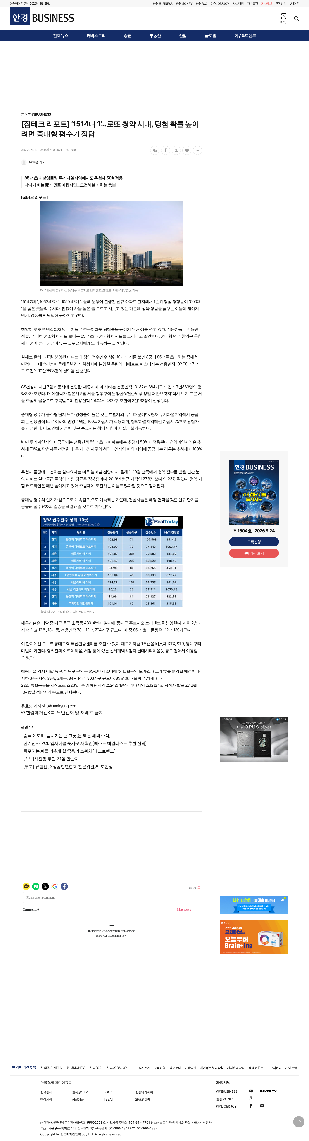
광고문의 (175, 1068)
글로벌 (210, 35)
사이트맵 (291, 1068)
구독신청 (280, 3)
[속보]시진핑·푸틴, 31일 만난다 (50, 758)
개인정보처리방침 (211, 1068)
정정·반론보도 (257, 1068)
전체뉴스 (60, 35)
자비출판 (252, 3)
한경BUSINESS (39, 114)
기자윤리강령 (236, 1068)
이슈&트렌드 (245, 35)
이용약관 (190, 1068)
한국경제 (46, 1092)
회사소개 (144, 1068)
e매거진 (294, 3)
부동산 (155, 35)
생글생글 (78, 1099)
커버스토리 (96, 35)
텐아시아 (46, 1099)
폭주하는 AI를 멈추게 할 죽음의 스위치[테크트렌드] (69, 751)
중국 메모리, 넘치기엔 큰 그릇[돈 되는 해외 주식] (66, 735)
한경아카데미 (144, 1092)
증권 (127, 35)
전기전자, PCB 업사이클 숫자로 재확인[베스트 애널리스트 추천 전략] (85, 743)
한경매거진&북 (19, 3)
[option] (254, 739)
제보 (266, 3)
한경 (163, 3)
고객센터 (276, 1068)
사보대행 (238, 3)
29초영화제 (142, 1099)
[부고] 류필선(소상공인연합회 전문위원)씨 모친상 (68, 766)
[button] (283, 18)
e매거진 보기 (254, 553)
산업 (183, 35)
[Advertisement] (154, 76)
